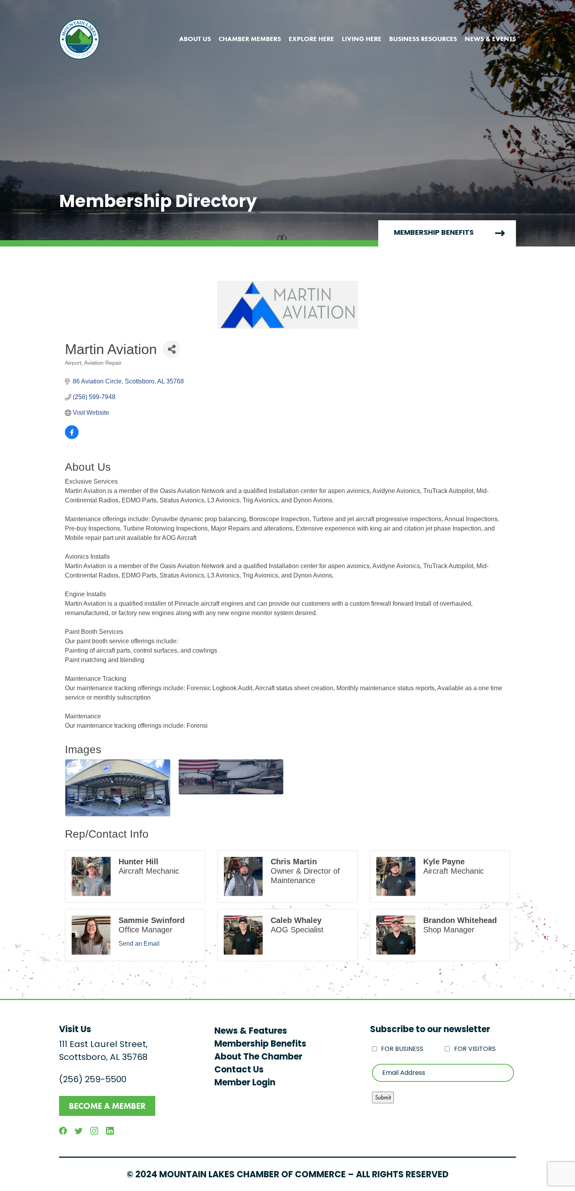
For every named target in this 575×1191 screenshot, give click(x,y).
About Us (195, 38)
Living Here (361, 38)
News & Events (490, 38)
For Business (402, 1049)
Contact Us (239, 1070)
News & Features (250, 1031)
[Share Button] (171, 349)
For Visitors (475, 1049)
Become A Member (107, 1106)
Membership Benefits (434, 233)
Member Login (244, 1083)
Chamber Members (250, 38)
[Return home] (79, 39)
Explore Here (311, 38)
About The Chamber (258, 1057)
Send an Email (139, 943)
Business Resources (423, 38)
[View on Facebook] (72, 437)
